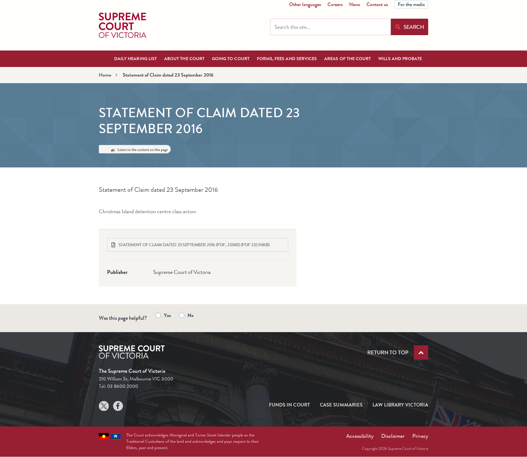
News (354, 4)
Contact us (377, 4)
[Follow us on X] (104, 407)
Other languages (305, 4)
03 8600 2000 (122, 386)
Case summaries (341, 404)
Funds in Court (289, 404)
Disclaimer (393, 436)
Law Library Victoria (400, 404)
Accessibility (360, 436)
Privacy (420, 436)
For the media (411, 4)
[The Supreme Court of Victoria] (122, 25)
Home (105, 74)
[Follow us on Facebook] (118, 407)
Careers (335, 4)
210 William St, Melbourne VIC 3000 (136, 378)
